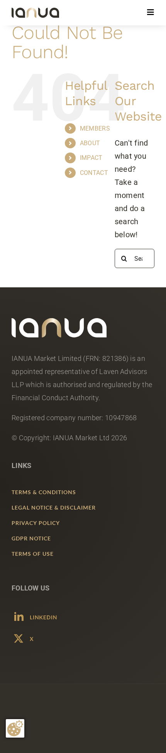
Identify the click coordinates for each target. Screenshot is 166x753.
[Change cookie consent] (15, 728)
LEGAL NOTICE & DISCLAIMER (54, 507)
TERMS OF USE (33, 553)
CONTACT (94, 172)
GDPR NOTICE (31, 538)
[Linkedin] (36, 613)
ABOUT (90, 143)
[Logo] (35, 11)
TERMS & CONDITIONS (44, 492)
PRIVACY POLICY (36, 523)
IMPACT (91, 157)
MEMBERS (95, 128)
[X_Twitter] (36, 635)
